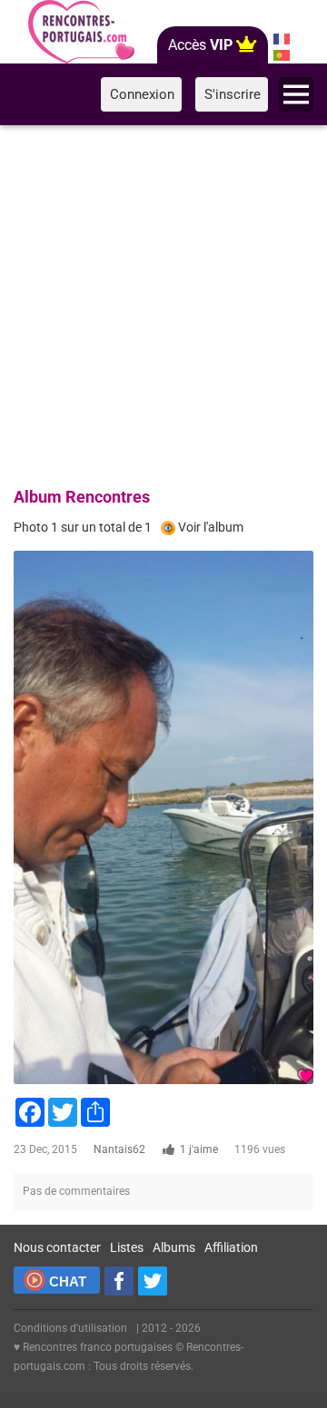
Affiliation (231, 1247)
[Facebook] (119, 1281)
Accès (200, 45)
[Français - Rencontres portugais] (282, 39)
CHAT (67, 1281)
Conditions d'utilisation (70, 1328)
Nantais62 (119, 1149)
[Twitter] (152, 1281)
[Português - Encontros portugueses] (282, 55)
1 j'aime (199, 1149)
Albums (174, 1247)
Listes (127, 1247)
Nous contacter (57, 1247)
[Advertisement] (163, 303)
